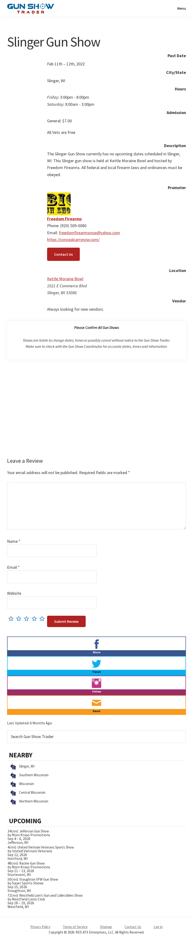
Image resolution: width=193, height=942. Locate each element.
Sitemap (106, 927)
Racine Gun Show (32, 863)
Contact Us (63, 254)
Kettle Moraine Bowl (65, 278)
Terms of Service (75, 927)
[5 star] (43, 618)
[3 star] (28, 618)
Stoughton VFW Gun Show (38, 879)
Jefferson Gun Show (34, 831)
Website (14, 593)
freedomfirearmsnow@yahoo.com (89, 232)
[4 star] (35, 618)
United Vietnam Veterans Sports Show (45, 847)
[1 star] (12, 618)
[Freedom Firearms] (59, 196)
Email (13, 567)
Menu (181, 8)
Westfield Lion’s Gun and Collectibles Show (51, 895)
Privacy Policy (40, 927)
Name (13, 541)
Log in (158, 927)
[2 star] (20, 618)
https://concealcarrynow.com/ (73, 239)
